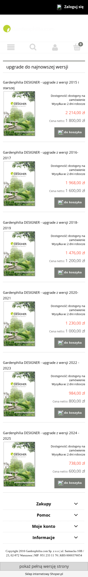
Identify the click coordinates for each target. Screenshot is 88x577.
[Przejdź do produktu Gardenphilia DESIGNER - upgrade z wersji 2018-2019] (19, 253)
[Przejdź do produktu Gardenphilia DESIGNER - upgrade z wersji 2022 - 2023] (19, 394)
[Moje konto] (55, 47)
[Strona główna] (44, 28)
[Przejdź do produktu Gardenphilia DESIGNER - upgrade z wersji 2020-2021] (19, 324)
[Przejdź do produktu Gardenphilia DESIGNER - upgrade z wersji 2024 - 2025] (19, 464)
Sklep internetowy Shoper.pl (44, 574)
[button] (11, 47)
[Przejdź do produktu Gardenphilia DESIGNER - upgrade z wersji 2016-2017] (19, 183)
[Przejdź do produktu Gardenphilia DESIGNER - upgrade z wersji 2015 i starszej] (19, 113)
